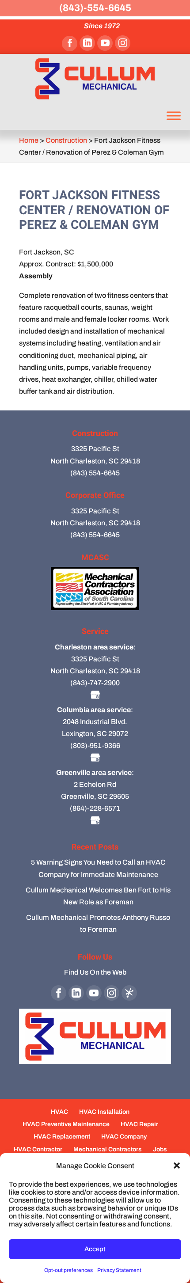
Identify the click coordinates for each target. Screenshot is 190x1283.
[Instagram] (122, 43)
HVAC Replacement (62, 1136)
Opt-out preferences (68, 1270)
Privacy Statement (119, 1270)
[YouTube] (105, 43)
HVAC (59, 1111)
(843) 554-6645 (95, 473)
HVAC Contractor (38, 1149)
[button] (176, 1165)
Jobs (160, 1149)
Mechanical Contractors (107, 1149)
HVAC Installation (104, 1111)
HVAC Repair (139, 1124)
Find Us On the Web (95, 972)
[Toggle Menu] (174, 115)
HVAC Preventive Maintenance (66, 1124)
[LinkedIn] (87, 43)
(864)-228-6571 (95, 808)
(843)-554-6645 (95, 8)
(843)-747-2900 (95, 683)
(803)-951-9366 (95, 745)
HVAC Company (124, 1136)
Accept (95, 1249)
